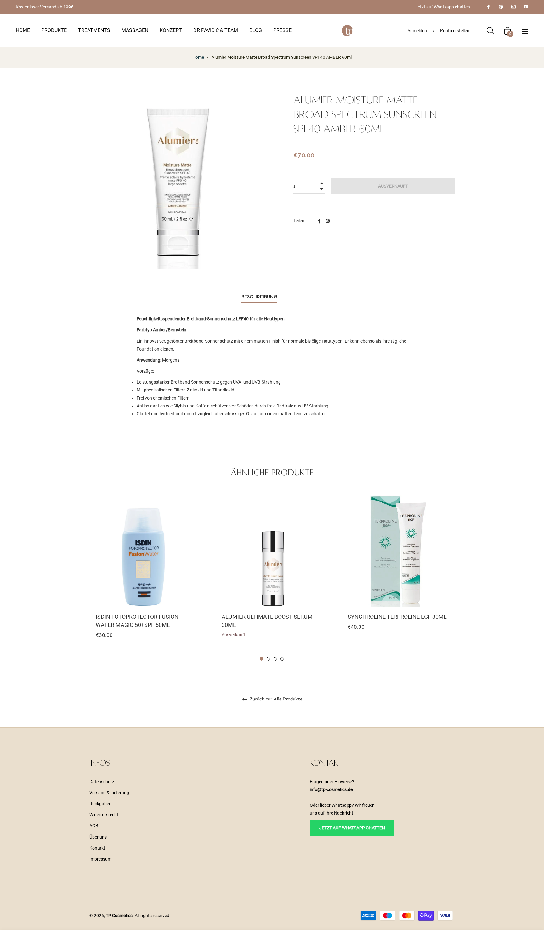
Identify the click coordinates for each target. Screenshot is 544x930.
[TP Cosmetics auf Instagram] (513, 6)
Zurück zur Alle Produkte (275, 699)
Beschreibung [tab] (259, 297)
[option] (146, 578)
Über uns (98, 836)
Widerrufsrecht (103, 814)
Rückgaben (100, 803)
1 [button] (261, 659)
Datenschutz (101, 781)
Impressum (100, 858)
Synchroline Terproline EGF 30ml (397, 616)
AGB (93, 825)
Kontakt (97, 847)
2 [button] (268, 659)
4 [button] (282, 659)
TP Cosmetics (119, 915)
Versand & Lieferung (109, 792)
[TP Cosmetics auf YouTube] (525, 6)
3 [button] (275, 659)
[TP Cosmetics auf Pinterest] (500, 6)
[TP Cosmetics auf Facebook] (487, 6)
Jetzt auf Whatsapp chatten (442, 6)
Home (198, 57)
